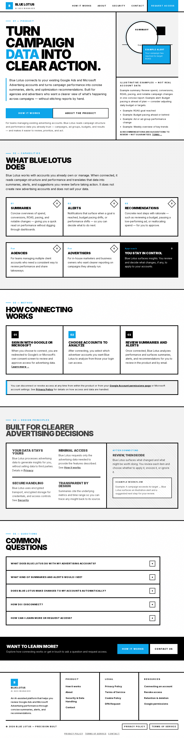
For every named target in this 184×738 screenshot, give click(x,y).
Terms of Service (115, 692)
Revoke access (153, 692)
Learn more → (20, 366)
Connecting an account (158, 686)
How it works (81, 5)
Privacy (28, 470)
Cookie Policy (113, 698)
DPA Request (112, 703)
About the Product (80, 113)
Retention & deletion (156, 698)
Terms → (157, 134)
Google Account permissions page (130, 385)
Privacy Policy (44, 389)
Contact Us (164, 649)
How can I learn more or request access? (82, 618)
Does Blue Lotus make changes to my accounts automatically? (82, 590)
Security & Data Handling (75, 700)
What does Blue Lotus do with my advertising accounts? (82, 563)
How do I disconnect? (82, 604)
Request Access (163, 5)
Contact (137, 5)
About (102, 5)
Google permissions (156, 703)
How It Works (29, 113)
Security (118, 5)
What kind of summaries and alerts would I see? (82, 577)
